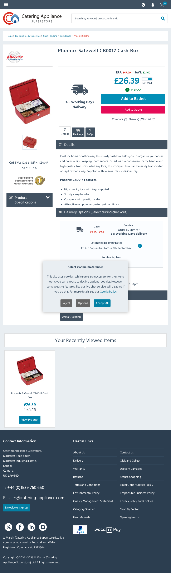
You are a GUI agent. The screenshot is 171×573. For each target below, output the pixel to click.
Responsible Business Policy (137, 493)
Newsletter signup (16, 507)
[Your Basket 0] (162, 5)
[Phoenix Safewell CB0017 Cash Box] (30, 370)
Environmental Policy (86, 493)
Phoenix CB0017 (81, 36)
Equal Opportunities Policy (136, 485)
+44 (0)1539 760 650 (25, 487)
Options (83, 303)
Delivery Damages (131, 468)
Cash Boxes (65, 36)
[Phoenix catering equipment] (14, 57)
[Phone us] (143, 4)
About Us (79, 452)
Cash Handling (50, 36)
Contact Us (127, 452)
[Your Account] (152, 4)
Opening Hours (129, 517)
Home (10, 36)
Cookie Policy (108, 291)
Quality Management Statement (93, 501)
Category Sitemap (84, 509)
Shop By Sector (129, 509)
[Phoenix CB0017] (29, 101)
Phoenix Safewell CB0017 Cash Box (30, 395)
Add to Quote (133, 109)
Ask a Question (71, 316)
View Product (29, 419)
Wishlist (146, 119)
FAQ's (90, 134)
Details (65, 134)
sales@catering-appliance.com (36, 497)
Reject (66, 303)
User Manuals (81, 517)
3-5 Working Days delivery (79, 104)
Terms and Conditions (86, 485)
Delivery (78, 134)
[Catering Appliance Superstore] (32, 18)
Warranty (79, 468)
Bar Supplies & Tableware (28, 36)
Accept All (102, 303)
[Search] (162, 18)
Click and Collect (130, 460)
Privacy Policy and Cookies (136, 501)
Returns (78, 477)
